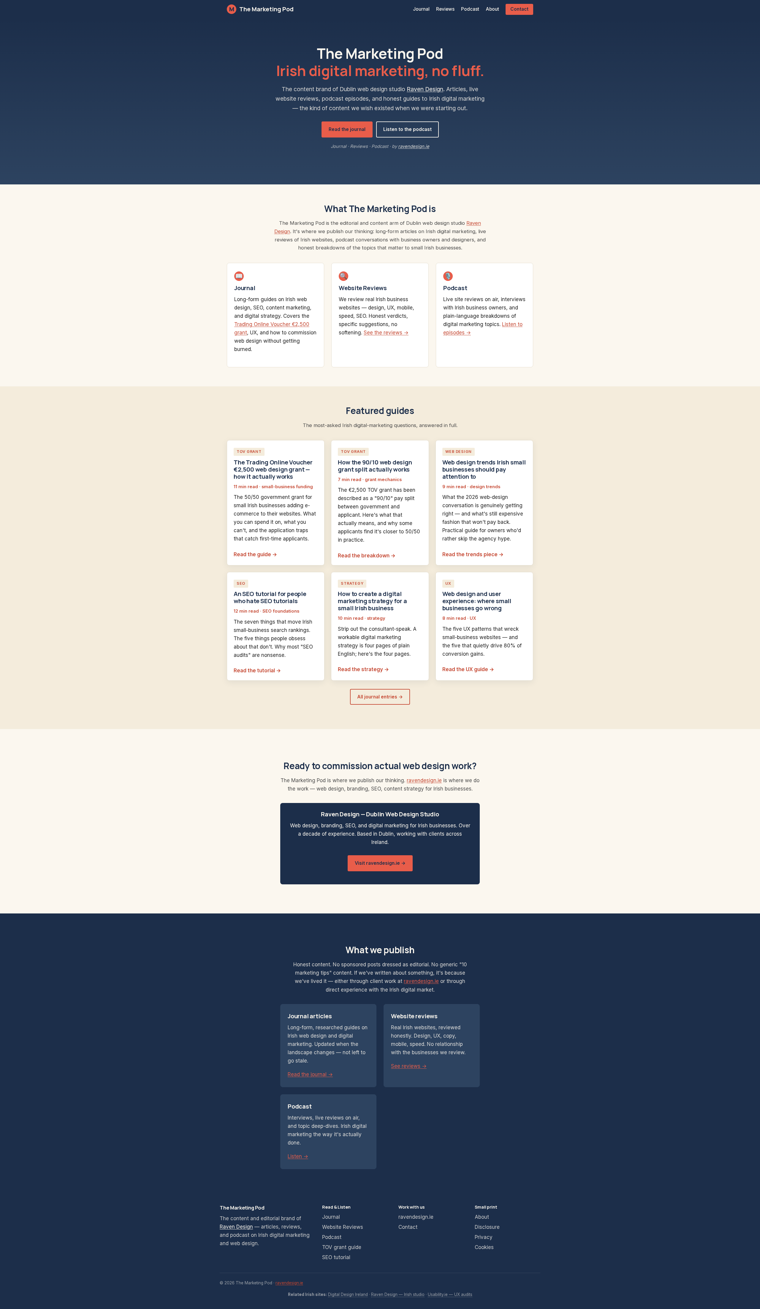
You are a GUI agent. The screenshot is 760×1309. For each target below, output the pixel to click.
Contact (519, 9)
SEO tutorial (336, 1257)
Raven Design (425, 89)
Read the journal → (310, 1074)
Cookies (484, 1247)
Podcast (470, 9)
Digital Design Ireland (348, 1294)
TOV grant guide (341, 1247)
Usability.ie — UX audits (450, 1294)
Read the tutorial (254, 671)
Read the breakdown (364, 556)
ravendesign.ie (413, 146)
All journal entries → (380, 697)
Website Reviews (342, 1227)
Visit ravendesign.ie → (380, 863)
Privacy (484, 1237)
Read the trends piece (470, 554)
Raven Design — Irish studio (398, 1294)
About (492, 9)
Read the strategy (360, 669)
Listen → (298, 1156)
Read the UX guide (465, 669)
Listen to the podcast (407, 129)
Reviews (445, 9)
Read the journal (347, 129)
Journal (421, 9)
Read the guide (252, 554)
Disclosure (487, 1227)
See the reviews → (386, 333)
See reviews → (409, 1066)
